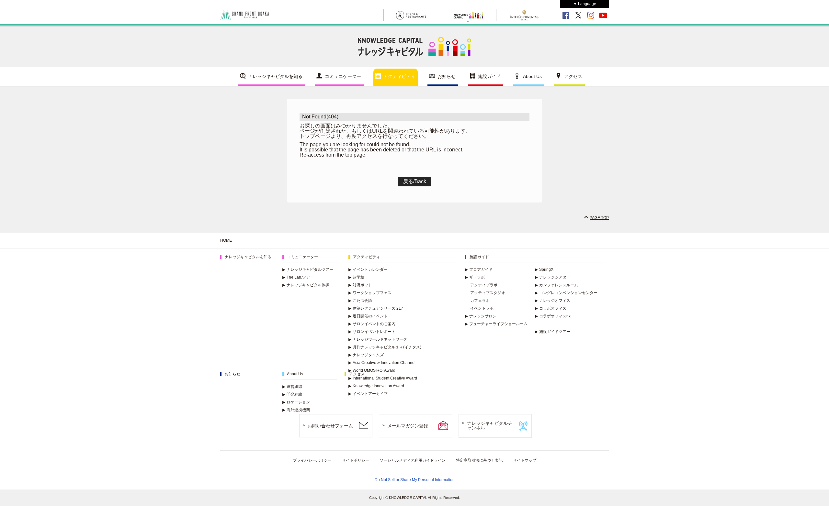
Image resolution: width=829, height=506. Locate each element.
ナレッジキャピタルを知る (275, 76)
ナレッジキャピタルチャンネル (489, 425)
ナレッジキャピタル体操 (305, 285)
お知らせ (446, 76)
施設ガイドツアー (552, 331)
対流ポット (360, 285)
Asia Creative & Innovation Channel (381, 362)
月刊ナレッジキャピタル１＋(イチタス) (384, 347)
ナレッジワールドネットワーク (377, 339)
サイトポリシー (355, 460)
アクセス (573, 76)
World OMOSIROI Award (371, 370)
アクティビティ (399, 76)
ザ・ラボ (475, 277)
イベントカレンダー (368, 269)
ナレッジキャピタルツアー (307, 269)
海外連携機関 (296, 410)
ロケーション (296, 402)
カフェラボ (480, 300)
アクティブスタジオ (487, 293)
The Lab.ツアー (298, 277)
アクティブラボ (483, 285)
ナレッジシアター (552, 277)
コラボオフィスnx (553, 316)
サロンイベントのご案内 (371, 324)
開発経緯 (292, 394)
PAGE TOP (599, 217)
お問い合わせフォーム (330, 426)
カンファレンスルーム (556, 285)
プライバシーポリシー (312, 460)
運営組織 (292, 386)
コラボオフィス (550, 308)
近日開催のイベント (368, 316)
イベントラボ (482, 308)
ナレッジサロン (480, 316)
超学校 (356, 277)
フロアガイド (479, 269)
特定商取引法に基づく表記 (479, 460)
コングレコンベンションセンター (566, 293)
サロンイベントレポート (371, 331)
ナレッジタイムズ (366, 355)
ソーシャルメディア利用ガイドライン (413, 460)
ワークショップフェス (370, 293)
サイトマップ (524, 460)
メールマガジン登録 (407, 426)
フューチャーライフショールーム (496, 324)
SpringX (544, 269)
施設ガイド (489, 76)
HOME (226, 240)
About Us (532, 76)
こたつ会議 (360, 300)
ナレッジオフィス (552, 300)
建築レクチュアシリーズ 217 (375, 308)
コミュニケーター (343, 76)
